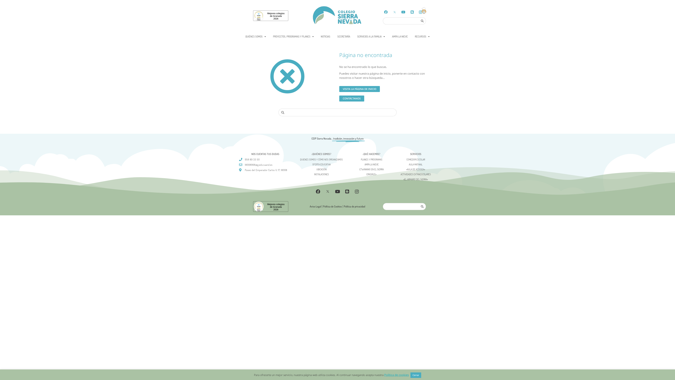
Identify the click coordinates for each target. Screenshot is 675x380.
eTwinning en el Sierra (371, 169)
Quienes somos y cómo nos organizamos (321, 159)
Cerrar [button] (416, 375)
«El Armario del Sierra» (415, 179)
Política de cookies (396, 375)
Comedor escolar (415, 159)
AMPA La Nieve (400, 36)
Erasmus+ (372, 174)
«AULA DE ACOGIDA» (415, 169)
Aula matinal (415, 164)
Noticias (325, 36)
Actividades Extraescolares (416, 174)
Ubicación (321, 169)
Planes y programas (371, 159)
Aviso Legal (315, 206)
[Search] (422, 21)
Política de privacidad (354, 206)
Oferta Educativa (321, 164)
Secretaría (343, 36)
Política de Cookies (332, 206)
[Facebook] (385, 12)
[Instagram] (356, 191)
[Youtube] (403, 12)
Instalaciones (321, 174)
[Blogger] (412, 12)
